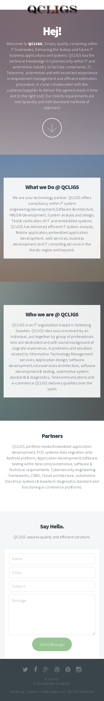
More (52, 127)
